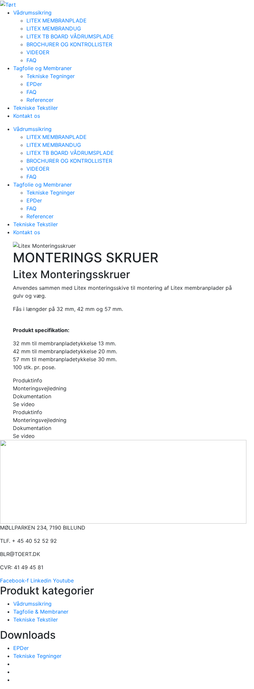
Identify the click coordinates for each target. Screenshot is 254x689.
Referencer (40, 100)
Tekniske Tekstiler (35, 108)
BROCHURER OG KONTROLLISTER (69, 44)
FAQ (31, 60)
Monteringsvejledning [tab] (39, 388)
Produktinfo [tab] (27, 380)
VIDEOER (37, 52)
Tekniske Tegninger (50, 76)
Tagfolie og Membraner (42, 68)
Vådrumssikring (32, 12)
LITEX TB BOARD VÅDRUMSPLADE (70, 36)
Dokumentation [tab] (32, 396)
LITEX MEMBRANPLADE (56, 20)
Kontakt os (26, 115)
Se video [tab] (24, 404)
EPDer (34, 84)
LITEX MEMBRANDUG (53, 28)
